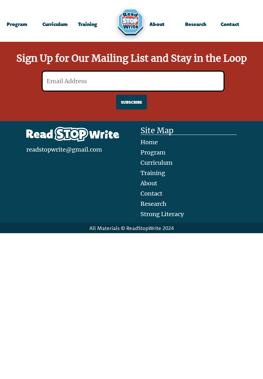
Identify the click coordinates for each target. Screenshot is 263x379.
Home (149, 142)
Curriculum (55, 24)
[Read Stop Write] (131, 24)
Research (195, 24)
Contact (230, 24)
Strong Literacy (162, 214)
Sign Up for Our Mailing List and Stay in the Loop (131, 58)
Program (17, 24)
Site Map (157, 131)
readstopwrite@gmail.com (64, 149)
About (157, 24)
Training (87, 24)
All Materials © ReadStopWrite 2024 (131, 228)
